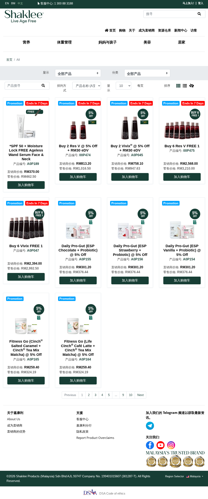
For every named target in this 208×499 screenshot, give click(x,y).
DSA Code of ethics (112, 493)
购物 (122, 30)
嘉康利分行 (84, 425)
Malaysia (195, 476)
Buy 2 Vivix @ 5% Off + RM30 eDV (130, 148)
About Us (13, 419)
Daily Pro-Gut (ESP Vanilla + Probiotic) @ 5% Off (182, 250)
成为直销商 (147, 30)
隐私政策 (82, 431)
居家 (181, 42)
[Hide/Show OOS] (191, 85)
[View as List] (185, 85)
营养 (26, 42)
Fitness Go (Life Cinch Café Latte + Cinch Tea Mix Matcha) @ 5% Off (78, 348)
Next (140, 395)
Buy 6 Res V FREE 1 (182, 146)
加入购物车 (26, 185)
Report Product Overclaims (95, 438)
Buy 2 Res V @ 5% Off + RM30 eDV (78, 148)
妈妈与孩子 (108, 42)
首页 (112, 30)
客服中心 (46, 3)
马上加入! (188, 3)
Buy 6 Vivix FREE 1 (26, 246)
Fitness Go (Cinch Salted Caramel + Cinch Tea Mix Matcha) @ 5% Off (26, 348)
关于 (132, 30)
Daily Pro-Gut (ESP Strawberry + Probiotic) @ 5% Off (130, 250)
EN (7, 3)
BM (13, 3)
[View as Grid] (178, 85)
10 (130, 395)
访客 (194, 30)
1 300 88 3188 (63, 3)
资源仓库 (164, 30)
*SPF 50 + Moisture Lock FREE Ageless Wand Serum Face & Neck (26, 152)
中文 (20, 3)
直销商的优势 (16, 431)
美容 (147, 42)
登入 (200, 3)
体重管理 (64, 42)
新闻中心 (180, 30)
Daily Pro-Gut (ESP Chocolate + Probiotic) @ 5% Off (78, 250)
